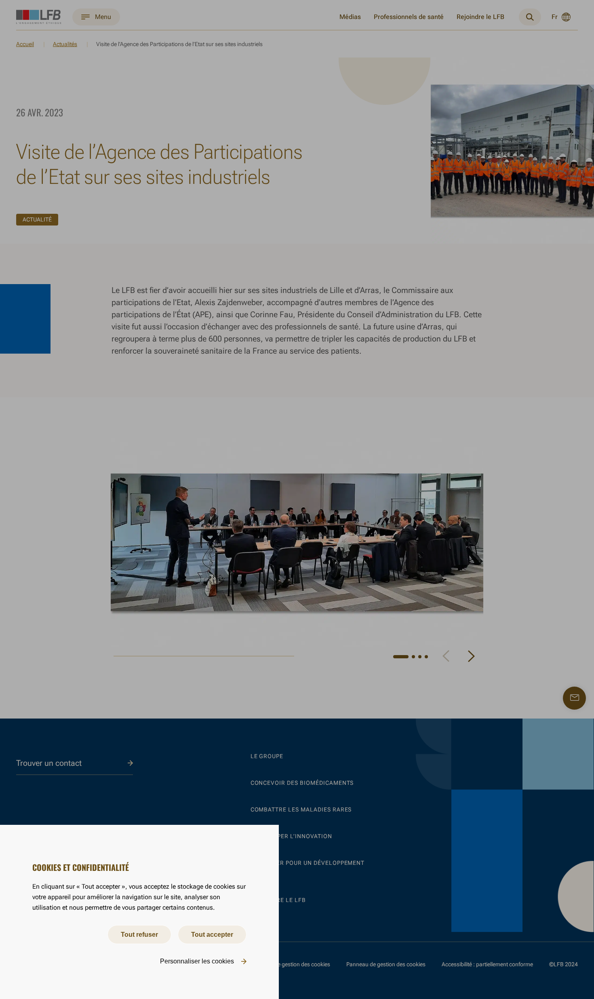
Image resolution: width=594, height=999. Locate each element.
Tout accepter (212, 934)
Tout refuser (139, 934)
